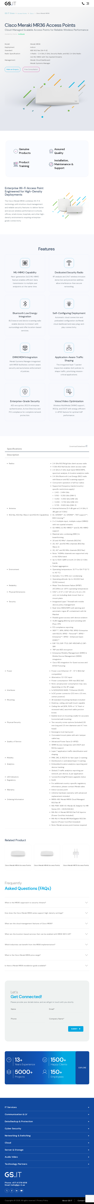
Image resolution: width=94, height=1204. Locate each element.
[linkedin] (17, 1191)
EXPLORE (82, 1068)
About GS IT (67, 1200)
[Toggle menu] (87, 4)
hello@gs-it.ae (18, 1185)
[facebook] (12, 1191)
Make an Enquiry (12, 69)
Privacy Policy (42, 1200)
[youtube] (21, 1191)
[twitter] (7, 1191)
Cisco (32, 13)
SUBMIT (74, 1029)
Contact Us (82, 1200)
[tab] (47, 449)
